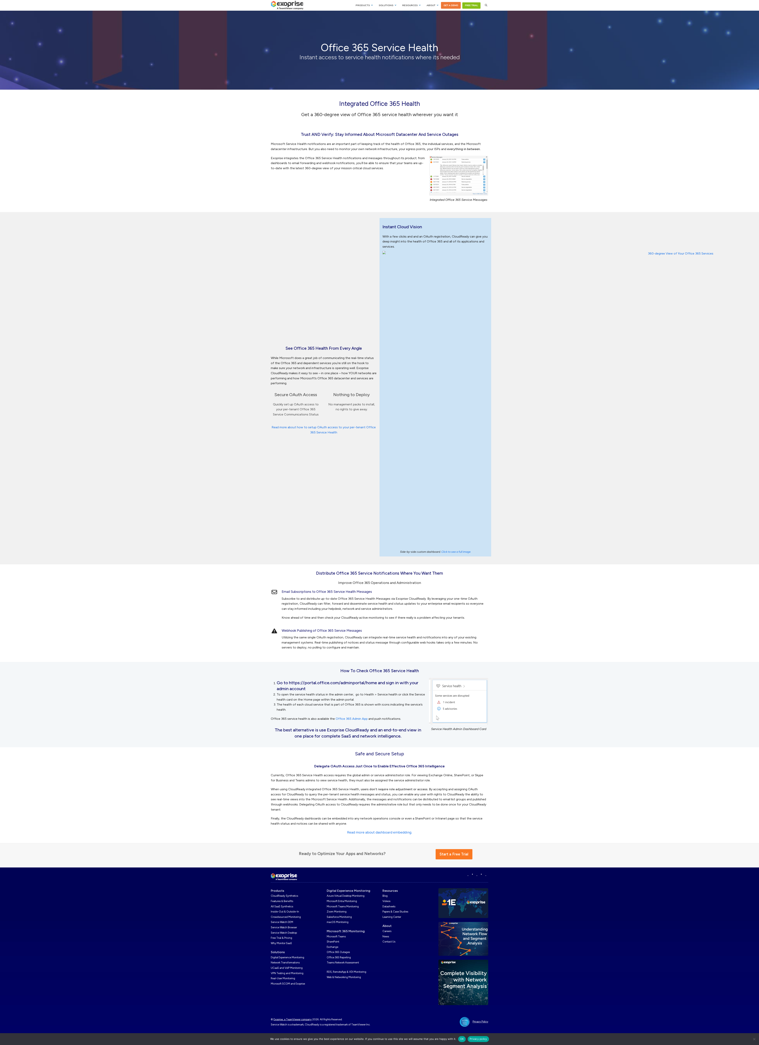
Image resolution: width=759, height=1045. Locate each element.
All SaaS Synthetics (282, 906)
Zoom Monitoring (336, 911)
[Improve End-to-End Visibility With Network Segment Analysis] (463, 982)
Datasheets (388, 906)
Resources (390, 891)
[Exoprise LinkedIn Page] (467, 874)
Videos (386, 901)
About (387, 926)
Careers (386, 931)
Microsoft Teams (336, 936)
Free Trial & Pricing (281, 937)
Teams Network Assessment (343, 962)
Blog (385, 895)
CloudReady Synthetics (284, 895)
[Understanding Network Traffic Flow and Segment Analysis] (463, 939)
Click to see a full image (456, 552)
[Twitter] (485, 874)
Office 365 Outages (338, 952)
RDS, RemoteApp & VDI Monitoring (346, 971)
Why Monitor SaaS (281, 943)
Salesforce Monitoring (339, 916)
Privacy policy (478, 1038)
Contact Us (388, 941)
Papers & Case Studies (395, 911)
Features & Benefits (282, 901)
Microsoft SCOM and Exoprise (288, 983)
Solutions (278, 952)
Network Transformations (285, 962)
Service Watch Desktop (284, 932)
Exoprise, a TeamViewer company (293, 1019)
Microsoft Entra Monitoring (342, 901)
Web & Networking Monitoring (344, 977)
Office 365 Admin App (352, 719)
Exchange (332, 946)
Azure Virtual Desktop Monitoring (345, 895)
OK (462, 1038)
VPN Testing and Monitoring (287, 973)
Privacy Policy (480, 1021)
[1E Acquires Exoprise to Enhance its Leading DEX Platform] (463, 903)
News (385, 936)
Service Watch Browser (284, 927)
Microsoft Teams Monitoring (343, 906)
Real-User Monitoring (283, 978)
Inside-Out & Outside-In (285, 911)
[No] (754, 1039)
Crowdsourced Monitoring (286, 916)
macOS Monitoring (337, 922)
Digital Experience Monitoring (287, 957)
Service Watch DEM (282, 922)
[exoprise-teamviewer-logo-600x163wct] (284, 876)
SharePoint (333, 941)
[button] (486, 5)
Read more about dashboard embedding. (379, 832)
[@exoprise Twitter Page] (476, 874)
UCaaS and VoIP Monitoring (287, 967)
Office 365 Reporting (339, 957)
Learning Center (391, 916)
